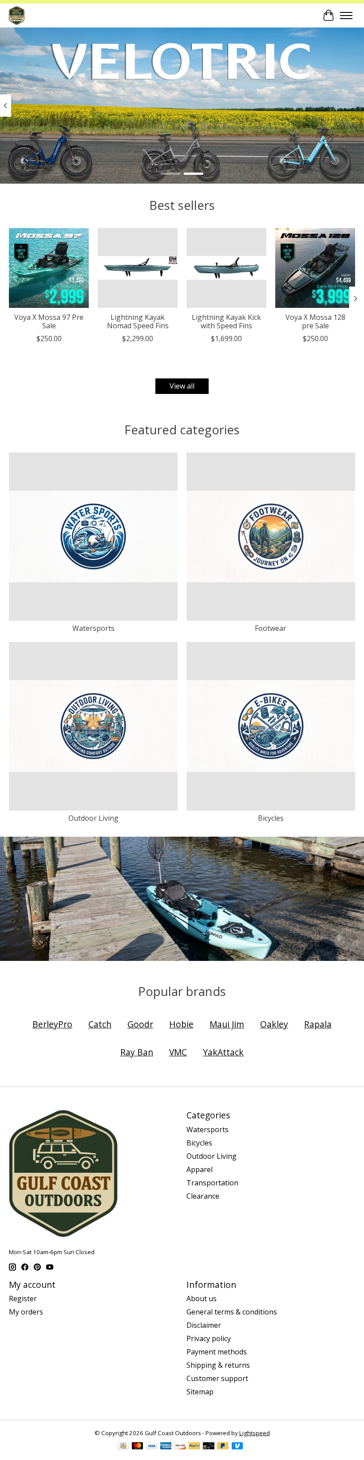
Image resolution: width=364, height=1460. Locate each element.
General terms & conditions (231, 1312)
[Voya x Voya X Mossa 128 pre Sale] (315, 268)
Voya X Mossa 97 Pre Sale (48, 321)
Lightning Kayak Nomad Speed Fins (138, 321)
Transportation (212, 1183)
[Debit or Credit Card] (208, 1446)
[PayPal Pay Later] (223, 1446)
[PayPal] (194, 1446)
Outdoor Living (93, 818)
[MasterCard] (137, 1446)
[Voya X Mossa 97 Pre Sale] (49, 268)
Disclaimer (203, 1325)
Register (23, 1298)
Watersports (93, 628)
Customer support (217, 1378)
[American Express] (166, 1446)
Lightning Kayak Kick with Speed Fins (226, 321)
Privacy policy (208, 1338)
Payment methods (216, 1352)
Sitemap (200, 1392)
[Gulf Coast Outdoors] (16, 15)
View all (182, 386)
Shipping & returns (218, 1365)
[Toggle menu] (346, 15)
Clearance (202, 1196)
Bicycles (271, 818)
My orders (26, 1312)
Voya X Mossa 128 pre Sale (315, 321)
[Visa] (152, 1446)
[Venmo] (237, 1446)
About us (201, 1298)
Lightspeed (254, 1433)
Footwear (270, 628)
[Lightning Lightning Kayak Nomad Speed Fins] (138, 268)
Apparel (199, 1169)
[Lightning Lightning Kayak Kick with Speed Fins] (226, 268)
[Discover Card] (180, 1446)
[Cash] (123, 1446)
